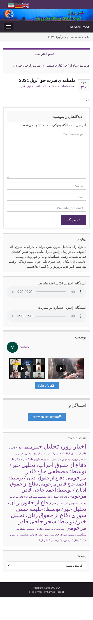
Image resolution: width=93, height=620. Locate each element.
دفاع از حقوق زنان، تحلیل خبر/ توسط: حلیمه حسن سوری (46, 508)
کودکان (77, 540)
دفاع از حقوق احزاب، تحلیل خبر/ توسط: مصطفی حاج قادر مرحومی (47, 471)
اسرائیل (28, 447)
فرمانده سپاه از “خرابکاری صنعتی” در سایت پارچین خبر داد (51, 65)
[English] (25, 5)
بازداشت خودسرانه (60, 453)
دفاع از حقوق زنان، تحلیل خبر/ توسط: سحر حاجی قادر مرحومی (48, 521)
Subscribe (44, 385)
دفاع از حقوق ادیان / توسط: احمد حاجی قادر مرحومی (48, 489)
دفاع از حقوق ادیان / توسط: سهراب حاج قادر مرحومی (38, 496)
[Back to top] (10, 610)
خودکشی (56, 459)
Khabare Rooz (78, 27)
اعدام (19, 447)
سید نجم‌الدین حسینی (54, 528)
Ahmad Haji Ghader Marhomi (55, 86)
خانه (87, 37)
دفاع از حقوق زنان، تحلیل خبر (69, 503)
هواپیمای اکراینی (20, 534)
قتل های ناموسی (34, 528)
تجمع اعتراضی (44, 54)
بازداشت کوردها (41, 453)
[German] (18, 5)
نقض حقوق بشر (46, 534)
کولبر (47, 540)
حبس (64, 459)
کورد (70, 540)
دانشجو (47, 459)
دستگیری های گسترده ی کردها (27, 459)
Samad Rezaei (55, 591)
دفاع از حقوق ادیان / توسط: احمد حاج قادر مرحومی (47, 481)
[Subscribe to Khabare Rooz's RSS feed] (5, 3)
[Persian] (11, 5)
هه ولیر (33, 534)
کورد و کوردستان (59, 540)
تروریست (73, 459)
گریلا (40, 540)
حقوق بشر (27, 86)
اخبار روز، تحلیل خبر (59, 446)
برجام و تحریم (25, 453)
